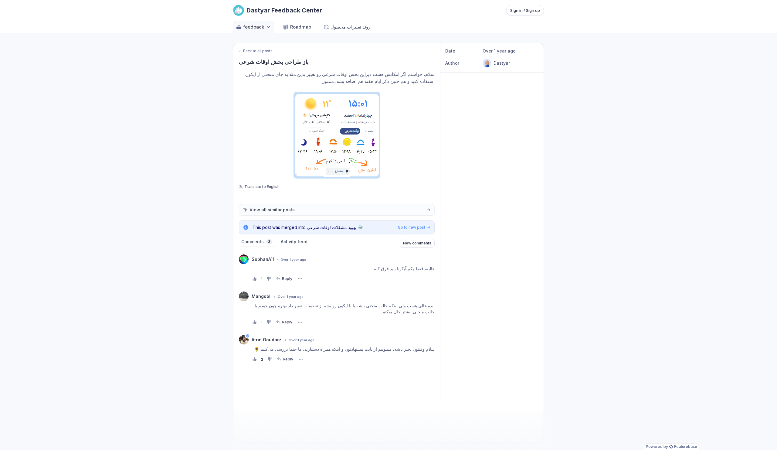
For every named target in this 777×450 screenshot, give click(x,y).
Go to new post (411, 227)
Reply (287, 278)
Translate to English (262, 186)
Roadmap (300, 27)
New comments (417, 243)
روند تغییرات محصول (350, 27)
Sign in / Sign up (525, 10)
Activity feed (294, 241)
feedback (253, 27)
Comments (255, 241)
